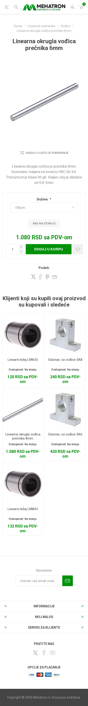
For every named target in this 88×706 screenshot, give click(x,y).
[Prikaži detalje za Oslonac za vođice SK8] (65, 334)
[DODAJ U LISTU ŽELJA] (78, 249)
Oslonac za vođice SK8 (65, 360)
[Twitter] (35, 652)
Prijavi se (67, 580)
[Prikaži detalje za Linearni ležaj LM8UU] (22, 483)
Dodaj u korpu (48, 249)
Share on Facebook (40, 276)
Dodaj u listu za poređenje (47, 153)
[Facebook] (44, 652)
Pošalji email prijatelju (54, 276)
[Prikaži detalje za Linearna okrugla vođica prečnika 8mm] (22, 408)
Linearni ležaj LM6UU (23, 360)
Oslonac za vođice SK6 (65, 434)
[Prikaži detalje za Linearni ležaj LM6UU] (22, 334)
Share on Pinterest (47, 276)
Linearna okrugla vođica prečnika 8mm (22, 436)
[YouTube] (52, 652)
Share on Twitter (33, 276)
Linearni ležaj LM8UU (23, 509)
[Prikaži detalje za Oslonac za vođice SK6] (65, 408)
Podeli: (44, 268)
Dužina (43, 199)
